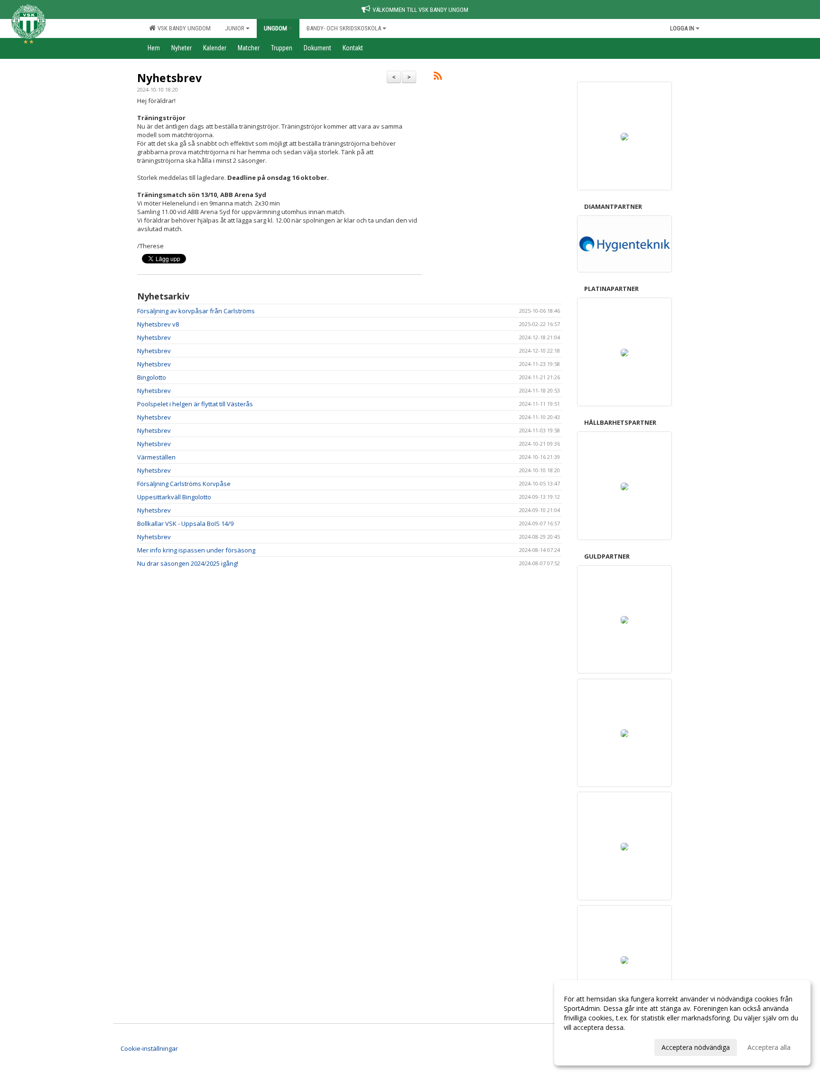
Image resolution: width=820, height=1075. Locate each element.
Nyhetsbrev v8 (158, 324)
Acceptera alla (769, 1047)
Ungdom (275, 28)
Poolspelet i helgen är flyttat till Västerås (195, 404)
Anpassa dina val (589, 1046)
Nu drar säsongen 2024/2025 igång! (187, 563)
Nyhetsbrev (169, 77)
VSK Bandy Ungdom (183, 28)
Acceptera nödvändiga (696, 1047)
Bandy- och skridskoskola (344, 28)
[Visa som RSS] (438, 77)
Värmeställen (156, 457)
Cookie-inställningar (149, 1048)
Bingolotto (151, 377)
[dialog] (682, 1023)
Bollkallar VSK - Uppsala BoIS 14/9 (185, 523)
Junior (234, 28)
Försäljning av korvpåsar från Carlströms (196, 311)
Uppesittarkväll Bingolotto (174, 497)
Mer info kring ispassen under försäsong (196, 550)
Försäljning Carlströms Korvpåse (184, 483)
